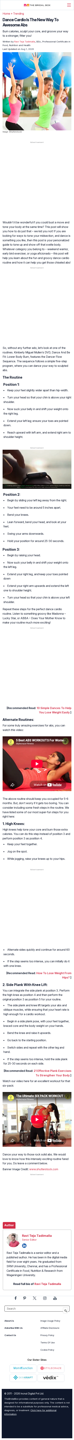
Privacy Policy (47, 1335)
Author (9, 1225)
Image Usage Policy (50, 1321)
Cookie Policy (47, 1350)
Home (6, 13)
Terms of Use (47, 1342)
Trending (18, 13)
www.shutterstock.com (43, 1169)
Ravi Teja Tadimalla (37, 1235)
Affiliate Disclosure (49, 1328)
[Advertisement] (37, 184)
